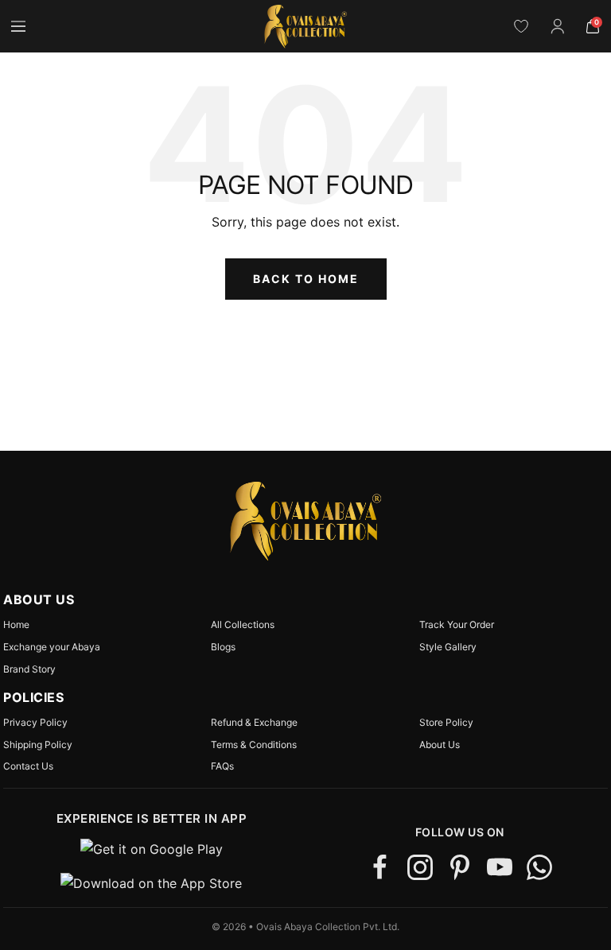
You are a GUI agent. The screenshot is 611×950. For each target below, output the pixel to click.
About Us (439, 744)
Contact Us (28, 766)
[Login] (557, 26)
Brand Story (29, 669)
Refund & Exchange (254, 722)
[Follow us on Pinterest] (460, 867)
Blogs (223, 647)
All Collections (242, 624)
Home (16, 624)
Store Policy (446, 722)
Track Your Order (456, 624)
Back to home (306, 278)
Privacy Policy (35, 722)
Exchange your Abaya (51, 647)
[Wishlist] (521, 26)
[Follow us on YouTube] (500, 867)
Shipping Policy (37, 744)
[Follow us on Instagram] (420, 867)
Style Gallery (448, 647)
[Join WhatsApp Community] (539, 867)
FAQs (222, 766)
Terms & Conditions (254, 744)
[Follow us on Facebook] (380, 867)
